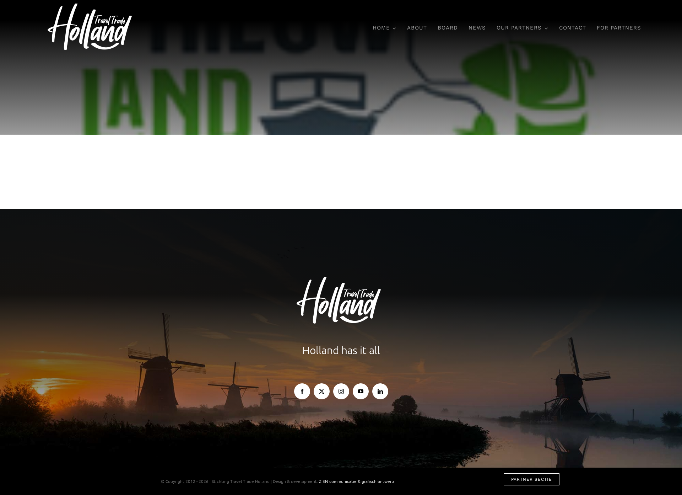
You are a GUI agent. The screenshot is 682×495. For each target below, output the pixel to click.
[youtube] (361, 391)
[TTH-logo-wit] (92, 6)
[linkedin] (380, 391)
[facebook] (302, 391)
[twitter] (322, 391)
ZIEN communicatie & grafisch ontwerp (356, 481)
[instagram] (341, 391)
